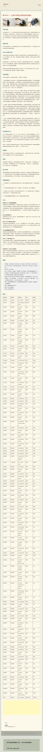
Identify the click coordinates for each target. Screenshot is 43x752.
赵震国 (12, 733)
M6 (26, 733)
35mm (21, 733)
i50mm (5, 4)
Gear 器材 (17, 733)
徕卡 (34, 733)
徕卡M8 (7, 141)
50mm (24, 733)
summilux (29, 733)
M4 (12, 32)
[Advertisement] (21, 707)
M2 (10, 32)
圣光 (32, 733)
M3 (8, 32)
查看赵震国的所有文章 (11, 726)
